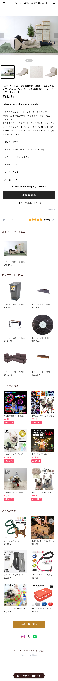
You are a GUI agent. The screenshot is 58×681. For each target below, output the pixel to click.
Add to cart (29, 194)
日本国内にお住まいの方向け (29, 203)
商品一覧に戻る (29, 624)
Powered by (26, 655)
